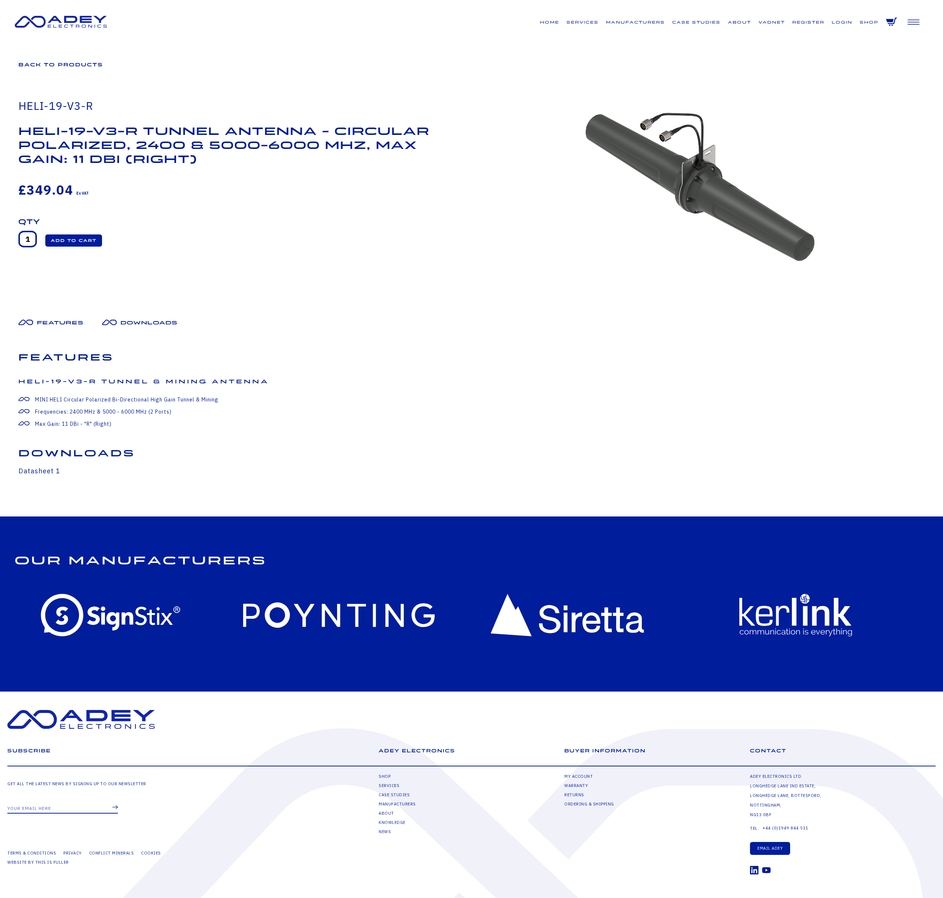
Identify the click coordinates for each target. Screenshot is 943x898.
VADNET (771, 22)
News (385, 831)
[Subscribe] (115, 807)
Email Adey (770, 848)
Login (842, 22)
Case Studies (696, 22)
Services (583, 22)
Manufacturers (635, 22)
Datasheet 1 (39, 471)
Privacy (72, 853)
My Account (578, 776)
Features (60, 323)
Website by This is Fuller (38, 862)
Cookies (151, 853)
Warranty (576, 785)
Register (808, 22)
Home (549, 22)
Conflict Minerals (111, 853)
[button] (73, 240)
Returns (574, 794)
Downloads (149, 323)
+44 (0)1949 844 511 (786, 828)
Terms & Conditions (31, 853)
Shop (869, 22)
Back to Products (60, 65)
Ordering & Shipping (589, 804)
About (739, 22)
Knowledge (392, 822)
